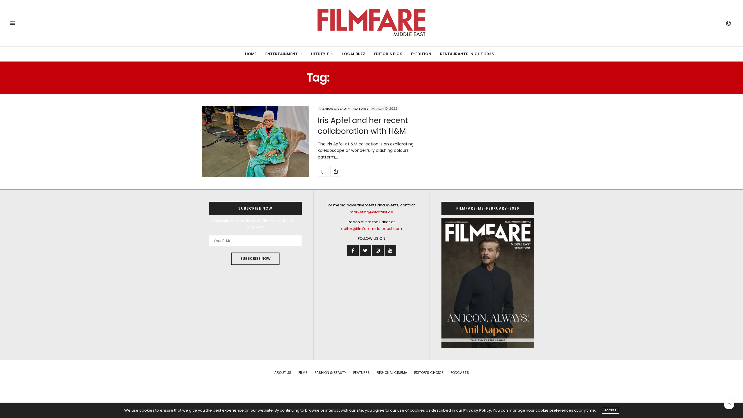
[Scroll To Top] (729, 404)
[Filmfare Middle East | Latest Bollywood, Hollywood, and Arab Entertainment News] (371, 23)
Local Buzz (353, 54)
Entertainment (281, 54)
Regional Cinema (392, 372)
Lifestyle (320, 54)
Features (361, 108)
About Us (282, 372)
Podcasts (459, 372)
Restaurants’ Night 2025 (467, 54)
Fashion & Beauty (334, 108)
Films (303, 372)
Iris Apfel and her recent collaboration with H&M (363, 125)
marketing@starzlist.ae (371, 212)
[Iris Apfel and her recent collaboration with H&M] (255, 141)
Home (251, 54)
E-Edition (421, 54)
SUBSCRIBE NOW (255, 258)
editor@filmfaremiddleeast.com (371, 228)
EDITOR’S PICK (388, 54)
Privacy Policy (477, 410)
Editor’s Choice (428, 372)
